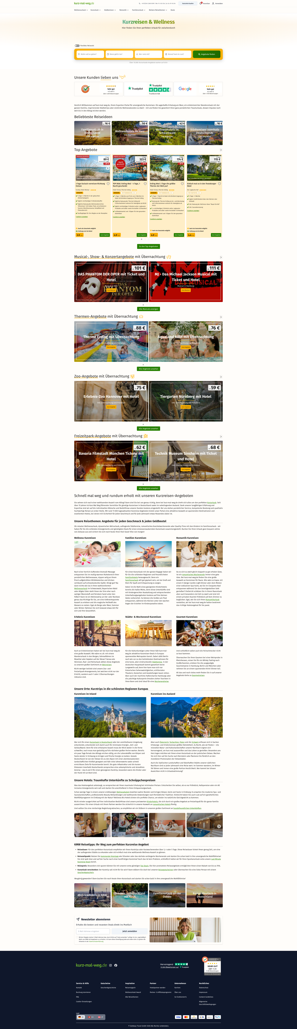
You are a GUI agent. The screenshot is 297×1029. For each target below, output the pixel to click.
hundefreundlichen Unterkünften (187, 808)
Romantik (122, 10)
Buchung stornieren (83, 992)
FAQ (77, 997)
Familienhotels (131, 577)
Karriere (177, 988)
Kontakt (79, 988)
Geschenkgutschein (85, 872)
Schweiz (195, 742)
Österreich (164, 742)
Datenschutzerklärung (96, 941)
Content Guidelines (206, 997)
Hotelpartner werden (157, 988)
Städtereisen (109, 10)
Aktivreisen (106, 665)
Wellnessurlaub (80, 10)
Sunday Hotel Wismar (83, 190)
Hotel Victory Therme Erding (122, 190)
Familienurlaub (137, 10)
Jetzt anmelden (130, 931)
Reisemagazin (130, 988)
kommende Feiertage (110, 856)
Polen (182, 742)
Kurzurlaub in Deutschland (101, 742)
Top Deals (144, 866)
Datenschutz (203, 988)
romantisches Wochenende (193, 574)
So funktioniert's (180, 997)
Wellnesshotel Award (133, 992)
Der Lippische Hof (193, 190)
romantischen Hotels (161, 804)
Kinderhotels (152, 801)
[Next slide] (221, 257)
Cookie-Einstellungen (84, 1002)
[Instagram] (110, 966)
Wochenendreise (162, 681)
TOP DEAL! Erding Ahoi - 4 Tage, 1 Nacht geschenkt (126, 185)
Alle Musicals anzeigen (148, 309)
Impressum (203, 992)
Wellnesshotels (123, 792)
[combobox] (90, 54)
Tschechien (174, 742)
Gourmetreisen (198, 675)
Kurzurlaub (94, 10)
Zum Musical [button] (111, 290)
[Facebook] (116, 966)
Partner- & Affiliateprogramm (160, 992)
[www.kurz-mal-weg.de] (84, 3)
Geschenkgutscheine (108, 988)
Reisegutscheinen (165, 870)
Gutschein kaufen (188, 3)
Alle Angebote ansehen (148, 369)
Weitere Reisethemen (157, 10)
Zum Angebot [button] (111, 347)
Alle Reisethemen (131, 997)
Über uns (177, 992)
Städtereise (157, 662)
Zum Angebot (105, 235)
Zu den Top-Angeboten (148, 246)
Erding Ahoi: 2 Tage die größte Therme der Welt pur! (162, 185)
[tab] (143, 305)
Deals (173, 10)
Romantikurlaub (212, 600)
